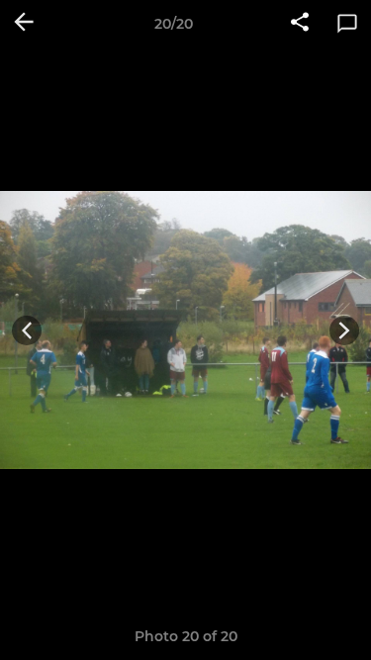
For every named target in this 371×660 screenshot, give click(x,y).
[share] (300, 24)
